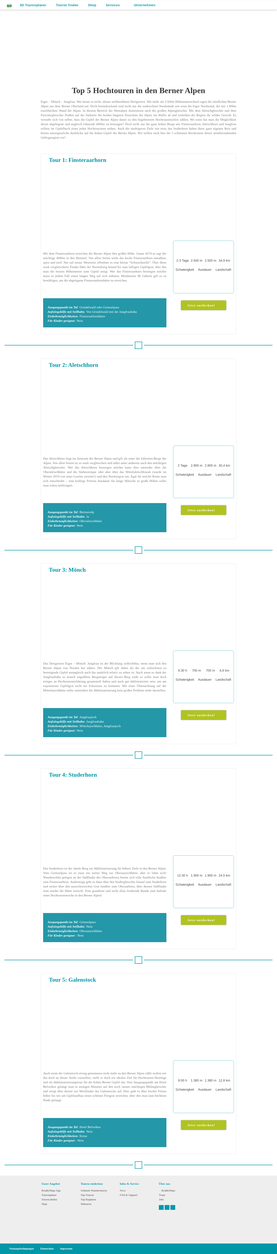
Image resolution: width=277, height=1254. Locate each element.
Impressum (66, 1248)
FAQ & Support (128, 1195)
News (123, 1190)
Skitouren (86, 1204)
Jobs (161, 1199)
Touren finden (49, 1199)
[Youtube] (161, 1207)
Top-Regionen (88, 1199)
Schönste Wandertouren (94, 1190)
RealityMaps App (51, 1190)
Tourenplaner (49, 1195)
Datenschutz (47, 1248)
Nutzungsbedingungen (21, 1248)
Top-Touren (87, 1195)
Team (162, 1195)
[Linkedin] (172, 1207)
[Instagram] (167, 1207)
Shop (44, 1204)
